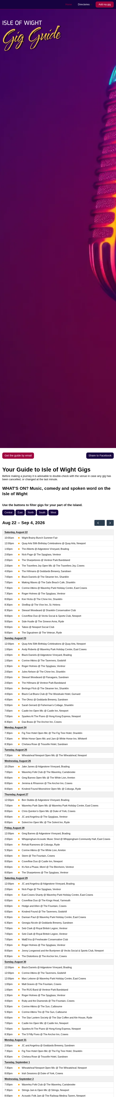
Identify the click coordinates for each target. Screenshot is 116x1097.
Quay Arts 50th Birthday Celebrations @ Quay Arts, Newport (54, 543)
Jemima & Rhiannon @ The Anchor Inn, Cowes (47, 783)
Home (68, 4)
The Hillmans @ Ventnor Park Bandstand (44, 683)
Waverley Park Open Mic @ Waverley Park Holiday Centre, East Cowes (60, 805)
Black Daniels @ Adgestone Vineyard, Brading (47, 655)
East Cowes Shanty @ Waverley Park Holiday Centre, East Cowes (57, 895)
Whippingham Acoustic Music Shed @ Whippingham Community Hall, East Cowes (66, 839)
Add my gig (105, 4)
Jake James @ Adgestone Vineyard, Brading (46, 766)
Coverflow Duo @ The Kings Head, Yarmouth (46, 900)
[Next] (110, 523)
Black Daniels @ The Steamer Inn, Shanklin (45, 577)
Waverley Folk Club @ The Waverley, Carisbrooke (48, 772)
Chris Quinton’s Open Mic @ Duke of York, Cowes (48, 811)
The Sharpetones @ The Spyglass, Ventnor (45, 872)
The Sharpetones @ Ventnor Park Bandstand (46, 560)
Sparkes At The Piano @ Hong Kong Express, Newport (51, 716)
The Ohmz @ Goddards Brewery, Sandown (45, 699)
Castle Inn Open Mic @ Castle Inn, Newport (45, 710)
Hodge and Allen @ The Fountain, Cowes (44, 906)
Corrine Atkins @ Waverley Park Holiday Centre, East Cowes (54, 588)
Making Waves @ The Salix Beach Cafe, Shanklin (48, 582)
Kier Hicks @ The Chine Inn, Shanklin (42, 599)
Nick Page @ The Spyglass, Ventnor (41, 554)
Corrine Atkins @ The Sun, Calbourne (42, 1006)
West (53, 512)
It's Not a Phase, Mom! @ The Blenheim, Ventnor (48, 867)
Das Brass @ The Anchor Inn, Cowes (42, 722)
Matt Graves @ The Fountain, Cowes (41, 984)
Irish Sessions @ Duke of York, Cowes (42, 1073)
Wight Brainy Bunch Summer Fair (40, 538)
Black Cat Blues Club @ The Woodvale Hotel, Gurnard (51, 694)
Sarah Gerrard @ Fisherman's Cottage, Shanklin (48, 705)
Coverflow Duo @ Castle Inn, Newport (42, 861)
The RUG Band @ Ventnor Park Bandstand (45, 989)
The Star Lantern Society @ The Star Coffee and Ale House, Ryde (57, 1017)
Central (8, 512)
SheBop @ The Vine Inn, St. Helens (41, 604)
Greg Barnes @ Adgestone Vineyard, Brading (46, 833)
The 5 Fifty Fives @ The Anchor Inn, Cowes (45, 1034)
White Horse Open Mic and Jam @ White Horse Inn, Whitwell (54, 738)
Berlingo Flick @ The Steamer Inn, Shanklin (45, 688)
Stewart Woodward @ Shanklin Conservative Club (49, 610)
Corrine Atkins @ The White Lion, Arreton (44, 850)
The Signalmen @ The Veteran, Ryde (42, 632)
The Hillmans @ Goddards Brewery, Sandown (46, 571)
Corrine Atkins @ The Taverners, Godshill (44, 660)
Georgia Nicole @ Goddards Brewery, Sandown (47, 922)
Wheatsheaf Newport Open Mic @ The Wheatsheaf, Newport (54, 755)
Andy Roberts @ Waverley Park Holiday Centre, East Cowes (54, 649)
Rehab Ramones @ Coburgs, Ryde (41, 844)
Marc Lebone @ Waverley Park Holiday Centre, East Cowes (54, 978)
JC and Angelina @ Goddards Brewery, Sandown (48, 1045)
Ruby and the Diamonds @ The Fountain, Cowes (48, 1001)
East (20, 512)
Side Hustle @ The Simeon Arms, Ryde (43, 621)
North (31, 512)
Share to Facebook (100, 455)
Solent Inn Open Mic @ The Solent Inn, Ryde (46, 822)
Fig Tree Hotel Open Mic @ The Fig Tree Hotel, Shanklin (52, 733)
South (42, 512)
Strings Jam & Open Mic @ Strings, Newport (45, 1090)
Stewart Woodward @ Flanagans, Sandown (45, 677)
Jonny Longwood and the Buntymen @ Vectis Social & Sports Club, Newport (63, 950)
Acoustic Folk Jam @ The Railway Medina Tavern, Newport (53, 1095)
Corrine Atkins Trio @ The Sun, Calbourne (44, 1012)
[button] (85, 5)
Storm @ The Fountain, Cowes (38, 856)
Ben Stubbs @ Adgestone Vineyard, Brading (45, 800)
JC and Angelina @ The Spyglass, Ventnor (45, 816)
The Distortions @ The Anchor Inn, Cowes (44, 956)
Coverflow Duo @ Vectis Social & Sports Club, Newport (51, 616)
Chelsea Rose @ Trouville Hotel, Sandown (45, 744)
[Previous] (98, 523)
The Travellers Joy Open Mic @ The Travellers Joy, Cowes (53, 565)
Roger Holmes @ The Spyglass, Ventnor (43, 593)
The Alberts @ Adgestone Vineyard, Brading (45, 549)
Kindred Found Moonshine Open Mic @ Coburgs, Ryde (51, 789)
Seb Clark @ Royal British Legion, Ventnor (44, 928)
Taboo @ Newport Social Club (38, 627)
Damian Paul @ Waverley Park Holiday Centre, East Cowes (54, 917)
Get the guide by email (18, 455)
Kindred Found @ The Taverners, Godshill (44, 911)
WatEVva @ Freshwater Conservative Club (45, 939)
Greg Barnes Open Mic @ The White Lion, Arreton (48, 777)
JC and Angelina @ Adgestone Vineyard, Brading (48, 883)
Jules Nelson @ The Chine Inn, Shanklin (43, 671)
